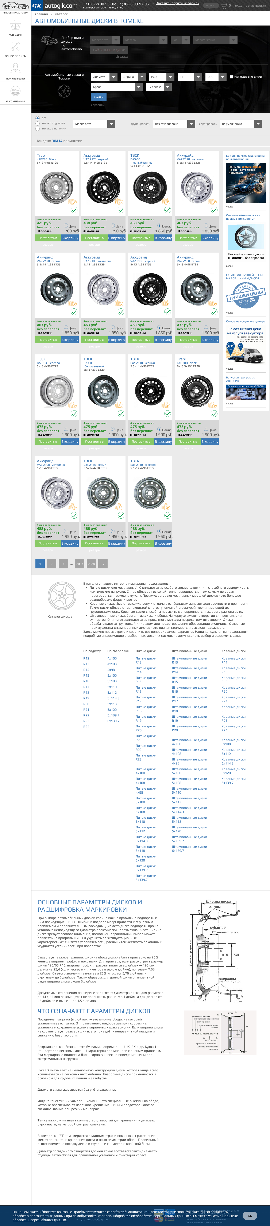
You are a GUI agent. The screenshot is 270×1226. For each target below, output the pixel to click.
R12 (86, 658)
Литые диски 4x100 (146, 771)
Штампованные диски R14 (189, 670)
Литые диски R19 (146, 719)
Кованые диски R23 (233, 719)
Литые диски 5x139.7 (146, 868)
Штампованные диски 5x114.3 (189, 810)
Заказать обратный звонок (177, 3)
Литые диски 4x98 (146, 790)
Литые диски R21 (146, 738)
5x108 (112, 681)
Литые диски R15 (146, 680)
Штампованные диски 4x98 (189, 761)
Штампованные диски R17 (189, 699)
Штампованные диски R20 (189, 728)
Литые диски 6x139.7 (146, 878)
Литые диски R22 (146, 748)
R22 (86, 715)
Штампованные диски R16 (189, 689)
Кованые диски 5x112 (233, 752)
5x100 (112, 675)
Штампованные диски (189, 651)
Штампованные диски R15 (189, 680)
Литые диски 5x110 (146, 820)
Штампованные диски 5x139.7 (189, 839)
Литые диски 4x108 (146, 781)
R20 (86, 704)
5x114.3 (113, 698)
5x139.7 (113, 715)
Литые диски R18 (146, 709)
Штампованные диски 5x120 (189, 829)
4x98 (111, 670)
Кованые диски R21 (233, 699)
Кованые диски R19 (233, 680)
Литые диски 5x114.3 (146, 839)
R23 (86, 721)
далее (229, 206)
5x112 (112, 692)
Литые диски (146, 651)
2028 (91, 563)
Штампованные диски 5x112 (189, 800)
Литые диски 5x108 (146, 810)
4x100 (112, 658)
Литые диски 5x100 (146, 800)
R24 (86, 727)
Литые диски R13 (146, 660)
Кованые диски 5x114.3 (233, 761)
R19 (86, 698)
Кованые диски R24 (233, 728)
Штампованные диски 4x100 (189, 742)
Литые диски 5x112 (146, 829)
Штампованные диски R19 (189, 719)
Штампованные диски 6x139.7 (189, 849)
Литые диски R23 (146, 757)
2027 (79, 563)
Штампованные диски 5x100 (189, 771)
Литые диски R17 (146, 699)
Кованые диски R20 (233, 689)
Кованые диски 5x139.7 (233, 781)
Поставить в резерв (48, 238)
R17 (86, 687)
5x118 (112, 704)
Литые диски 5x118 (146, 849)
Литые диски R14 (146, 670)
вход (238, 5)
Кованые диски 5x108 (233, 742)
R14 (86, 670)
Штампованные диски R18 (189, 709)
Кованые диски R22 (233, 709)
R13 (86, 664)
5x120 (112, 710)
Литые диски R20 (146, 728)
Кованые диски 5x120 (233, 771)
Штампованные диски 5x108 (189, 781)
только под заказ (53, 123)
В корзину (69, 238)
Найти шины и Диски (109, 50)
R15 (86, 675)
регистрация (256, 5)
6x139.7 (113, 721)
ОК (250, 1215)
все (44, 118)
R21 (86, 710)
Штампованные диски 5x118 (189, 820)
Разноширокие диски (248, 76)
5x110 (112, 687)
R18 (86, 692)
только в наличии (54, 128)
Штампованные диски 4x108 (189, 752)
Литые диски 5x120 (146, 858)
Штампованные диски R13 (189, 660)
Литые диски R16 (146, 689)
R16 (86, 681)
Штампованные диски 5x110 (189, 790)
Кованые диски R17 (233, 660)
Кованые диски (233, 651)
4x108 (112, 664)
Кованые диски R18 (233, 670)
